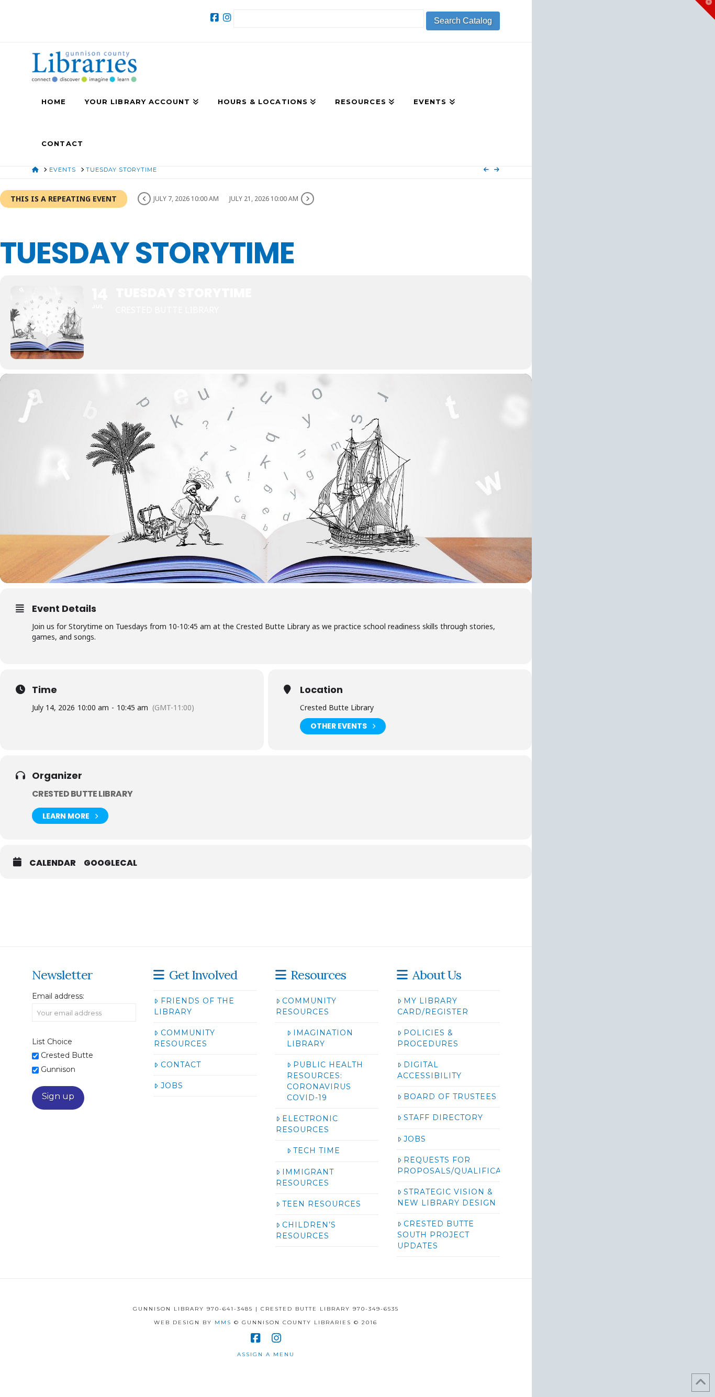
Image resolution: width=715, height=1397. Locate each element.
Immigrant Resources (305, 1177)
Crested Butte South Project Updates (435, 1234)
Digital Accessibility (429, 1070)
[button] (705, 10)
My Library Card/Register (432, 1006)
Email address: (58, 996)
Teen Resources (321, 1204)
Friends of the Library (194, 1006)
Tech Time (316, 1150)
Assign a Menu (266, 1354)
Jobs (172, 1085)
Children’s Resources (306, 1230)
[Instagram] (227, 17)
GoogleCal (110, 863)
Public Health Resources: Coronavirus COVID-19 (325, 1081)
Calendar (52, 863)
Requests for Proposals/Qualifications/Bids (475, 1165)
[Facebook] (214, 17)
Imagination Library (320, 1038)
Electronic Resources (307, 1124)
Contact (181, 1064)
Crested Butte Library (82, 794)
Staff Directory (443, 1117)
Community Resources (184, 1038)
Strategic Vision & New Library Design (446, 1197)
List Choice (52, 1041)
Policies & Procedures (428, 1038)
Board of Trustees (450, 1096)
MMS (223, 1322)
